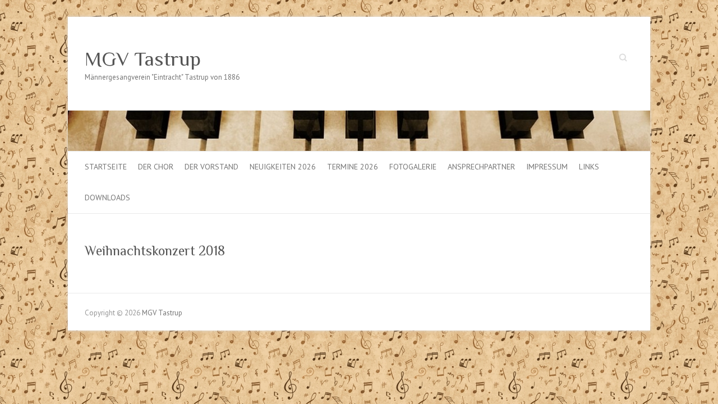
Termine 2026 (352, 167)
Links (589, 167)
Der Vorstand (211, 167)
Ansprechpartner (481, 167)
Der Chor (155, 167)
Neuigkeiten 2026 (283, 167)
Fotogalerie (412, 167)
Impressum (547, 167)
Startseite (106, 167)
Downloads (107, 197)
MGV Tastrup (143, 59)
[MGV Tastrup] (359, 116)
